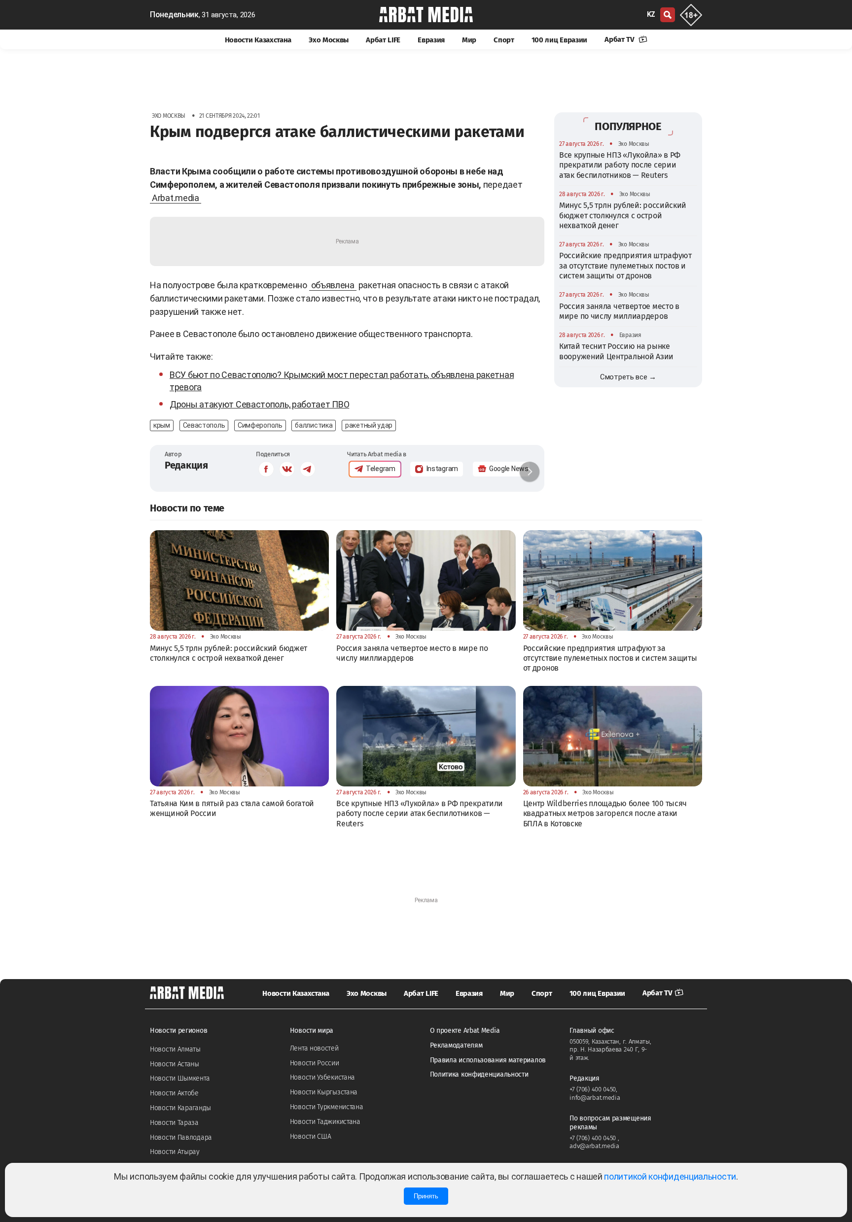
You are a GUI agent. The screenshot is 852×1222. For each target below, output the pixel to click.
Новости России (314, 1063)
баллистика (313, 425)
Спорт (504, 39)
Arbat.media (175, 198)
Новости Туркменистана (326, 1107)
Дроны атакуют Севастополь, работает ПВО (259, 404)
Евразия (431, 39)
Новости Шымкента (180, 1078)
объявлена (333, 285)
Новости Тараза (174, 1123)
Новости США (310, 1136)
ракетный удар (368, 425)
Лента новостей (314, 1048)
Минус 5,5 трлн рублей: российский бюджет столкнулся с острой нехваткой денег (622, 215)
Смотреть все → (628, 377)
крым (161, 425)
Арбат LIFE (383, 39)
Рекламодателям (456, 1045)
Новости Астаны (174, 1064)
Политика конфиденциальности (479, 1074)
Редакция (186, 465)
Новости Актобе (174, 1093)
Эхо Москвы (329, 39)
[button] (529, 471)
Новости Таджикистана (325, 1122)
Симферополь (260, 425)
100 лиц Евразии (560, 39)
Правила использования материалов (488, 1060)
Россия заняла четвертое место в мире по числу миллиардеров (619, 311)
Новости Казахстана (258, 39)
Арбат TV (620, 39)
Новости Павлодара (181, 1137)
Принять (426, 1196)
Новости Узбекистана (322, 1077)
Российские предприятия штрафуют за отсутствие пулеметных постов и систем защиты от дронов (625, 265)
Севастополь (204, 425)
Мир (469, 39)
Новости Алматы (175, 1049)
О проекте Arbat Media (465, 1030)
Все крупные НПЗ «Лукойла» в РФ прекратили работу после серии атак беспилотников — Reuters (619, 165)
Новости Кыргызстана (323, 1092)
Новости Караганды (180, 1108)
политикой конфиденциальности (670, 1176)
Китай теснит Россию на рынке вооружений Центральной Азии (616, 351)
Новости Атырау (175, 1152)
